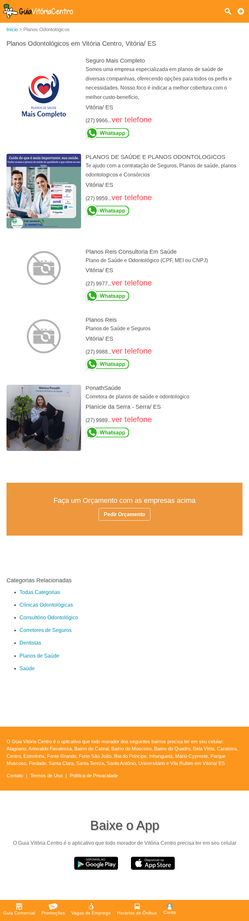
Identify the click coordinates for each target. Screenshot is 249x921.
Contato (14, 775)
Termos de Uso (46, 775)
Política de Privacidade (94, 775)
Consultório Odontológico (48, 617)
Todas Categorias (39, 592)
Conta (169, 912)
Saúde (27, 668)
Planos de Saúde (39, 656)
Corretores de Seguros (45, 630)
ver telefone (132, 119)
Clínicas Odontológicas (46, 605)
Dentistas (30, 643)
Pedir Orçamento (124, 514)
